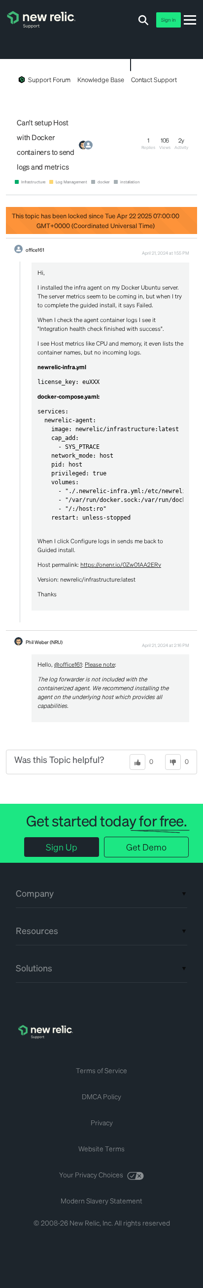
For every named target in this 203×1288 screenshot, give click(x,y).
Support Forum (49, 79)
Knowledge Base (100, 79)
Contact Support (154, 79)
